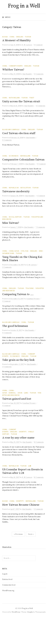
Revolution (25, 188)
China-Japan (14, 251)
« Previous (18, 534)
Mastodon (6, 547)
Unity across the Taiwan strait (21, 101)
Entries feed (7, 579)
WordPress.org (8, 590)
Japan (20, 393)
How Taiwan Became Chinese (20, 505)
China (11, 37)
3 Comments (38, 509)
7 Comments (40, 227)
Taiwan (28, 37)
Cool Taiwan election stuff (18, 133)
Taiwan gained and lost (16, 399)
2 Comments (6, 267)
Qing (26, 393)
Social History (15, 217)
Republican (14, 188)
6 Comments (38, 74)
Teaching (30, 288)
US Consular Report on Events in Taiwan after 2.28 (22, 471)
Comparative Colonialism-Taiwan (23, 159)
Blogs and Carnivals (10, 129)
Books (5, 37)
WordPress (16, 612)
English (19, 37)
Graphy (30, 612)
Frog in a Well (24, 6)
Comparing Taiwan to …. (17, 294)
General (12, 393)
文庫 (29, 466)
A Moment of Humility (16, 40)
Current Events (15, 66)
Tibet (31, 98)
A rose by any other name (18, 437)
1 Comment (41, 196)
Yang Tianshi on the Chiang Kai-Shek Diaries (22, 258)
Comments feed (8, 585)
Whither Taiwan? (13, 69)
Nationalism (14, 98)
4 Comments (40, 106)
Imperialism (25, 156)
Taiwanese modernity (16, 191)
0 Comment (38, 45)
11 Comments (39, 442)
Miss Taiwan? (10, 223)
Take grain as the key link (18, 360)
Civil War (24, 251)
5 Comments (7, 140)
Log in (4, 574)
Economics (13, 156)
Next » (30, 534)
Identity (22, 432)
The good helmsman (15, 326)
